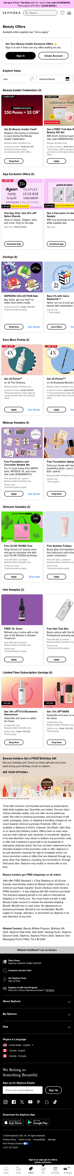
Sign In (21, 55)
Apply (56, 161)
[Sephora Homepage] (11, 12)
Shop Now (14, 161)
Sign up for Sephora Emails (19, 1082)
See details (34, 326)
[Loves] (62, 12)
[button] (22, 380)
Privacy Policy (9, 1139)
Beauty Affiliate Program (36, 928)
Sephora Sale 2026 (20, 932)
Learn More (56, 326)
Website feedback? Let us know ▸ (37, 950)
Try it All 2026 (38, 939)
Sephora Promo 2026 (42, 935)
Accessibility (39, 1139)
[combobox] (40, 13)
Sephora (24, 935)
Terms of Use (25, 1139)
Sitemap (52, 1139)
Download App (14, 243)
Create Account (53, 55)
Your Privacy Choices (13, 1143)
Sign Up (53, 1090)
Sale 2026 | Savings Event (46, 932)
